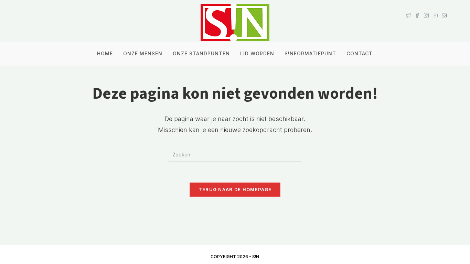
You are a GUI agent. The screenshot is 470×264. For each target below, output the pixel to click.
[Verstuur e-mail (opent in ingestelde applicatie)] (443, 9)
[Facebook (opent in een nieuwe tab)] (417, 9)
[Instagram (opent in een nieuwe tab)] (426, 9)
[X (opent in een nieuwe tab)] (408, 9)
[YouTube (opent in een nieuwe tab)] (435, 9)
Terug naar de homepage (235, 189)
